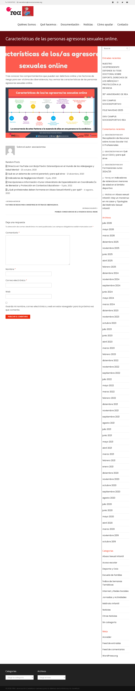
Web (8, 291)
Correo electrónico (16, 280)
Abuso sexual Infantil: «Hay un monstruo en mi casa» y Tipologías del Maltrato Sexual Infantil (115, 201)
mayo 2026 (108, 229)
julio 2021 (106, 429)
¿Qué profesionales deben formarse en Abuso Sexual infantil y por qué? (45, 189)
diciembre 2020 (110, 472)
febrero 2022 (109, 398)
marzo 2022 (108, 391)
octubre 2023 (109, 323)
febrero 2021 (108, 460)
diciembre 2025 (110, 241)
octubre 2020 (109, 485)
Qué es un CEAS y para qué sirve (114, 155)
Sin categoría (109, 622)
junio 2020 (107, 510)
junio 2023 (107, 335)
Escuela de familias (112, 575)
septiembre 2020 (111, 491)
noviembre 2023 (110, 316)
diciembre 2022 (110, 360)
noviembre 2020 (110, 479)
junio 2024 (107, 291)
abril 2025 (107, 260)
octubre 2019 (109, 541)
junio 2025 (107, 254)
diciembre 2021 (110, 404)
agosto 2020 (108, 497)
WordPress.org (110, 655)
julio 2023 (107, 329)
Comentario (13, 232)
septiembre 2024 (111, 285)
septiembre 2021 (111, 416)
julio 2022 (107, 379)
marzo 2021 (108, 454)
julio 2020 (107, 504)
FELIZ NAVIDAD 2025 (112, 110)
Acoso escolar (109, 562)
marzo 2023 (108, 348)
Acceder (106, 637)
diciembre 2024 (110, 273)
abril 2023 (107, 341)
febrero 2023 (109, 354)
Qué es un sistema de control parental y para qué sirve (36, 173)
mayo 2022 (108, 385)
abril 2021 (107, 447)
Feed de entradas (111, 643)
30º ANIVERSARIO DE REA (115, 94)
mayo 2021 (107, 441)
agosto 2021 (108, 422)
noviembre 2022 (110, 366)
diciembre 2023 (110, 310)
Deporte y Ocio (110, 568)
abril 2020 (107, 522)
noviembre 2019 (110, 535)
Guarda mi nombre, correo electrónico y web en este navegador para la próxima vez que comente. (50, 308)
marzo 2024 (108, 304)
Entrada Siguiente (76, 210)
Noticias (88, 24)
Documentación (70, 24)
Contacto (122, 24)
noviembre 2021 (110, 410)
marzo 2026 (108, 235)
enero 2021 (108, 466)
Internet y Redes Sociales (115, 591)
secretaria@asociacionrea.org (30, 2)
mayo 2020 (108, 516)
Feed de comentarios (113, 649)
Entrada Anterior (32, 203)
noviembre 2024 (110, 279)
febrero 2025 (109, 266)
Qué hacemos (48, 24)
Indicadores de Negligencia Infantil (26, 178)
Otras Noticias (109, 616)
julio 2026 (107, 223)
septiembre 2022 (111, 372)
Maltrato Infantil (110, 603)
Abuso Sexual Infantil (113, 556)
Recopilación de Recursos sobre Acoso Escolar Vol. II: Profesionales (115, 142)
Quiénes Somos (27, 24)
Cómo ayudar (105, 24)
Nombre (11, 269)
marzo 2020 (108, 529)
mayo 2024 (108, 298)
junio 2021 (107, 435)
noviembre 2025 (110, 248)
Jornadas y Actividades (114, 597)
